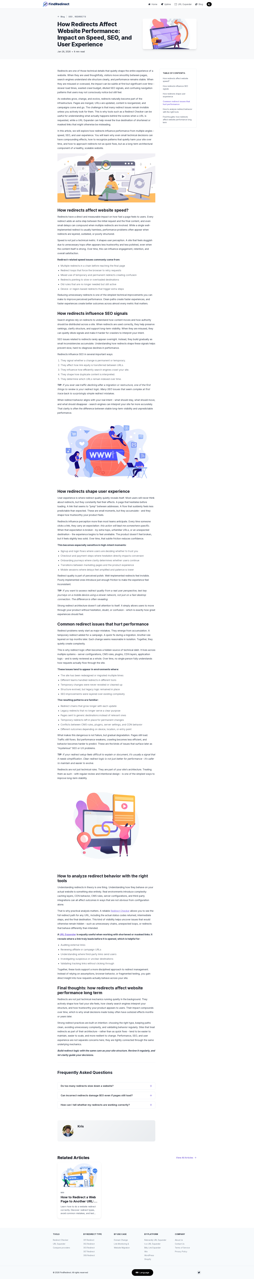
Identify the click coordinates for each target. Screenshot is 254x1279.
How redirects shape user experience (174, 95)
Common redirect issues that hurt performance (176, 102)
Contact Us (179, 1244)
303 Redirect (89, 1248)
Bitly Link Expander (152, 1248)
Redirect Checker (120, 910)
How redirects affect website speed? (175, 79)
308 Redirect (89, 1255)
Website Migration (122, 1248)
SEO (71, 17)
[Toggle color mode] (209, 4)
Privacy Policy (181, 1251)
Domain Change (121, 1240)
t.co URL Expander (152, 1244)
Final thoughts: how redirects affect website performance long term (177, 119)
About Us (179, 1240)
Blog (63, 17)
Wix (146, 1251)
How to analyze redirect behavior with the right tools (177, 110)
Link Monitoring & (121, 1244)
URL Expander (68, 934)
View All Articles (184, 1157)
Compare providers (61, 1248)
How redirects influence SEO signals (175, 87)
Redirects (80, 17)
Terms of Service (182, 1248)
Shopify (147, 1259)
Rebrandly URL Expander (155, 1240)
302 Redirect (89, 1244)
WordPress (149, 1255)
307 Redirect (89, 1251)
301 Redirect (88, 1240)
